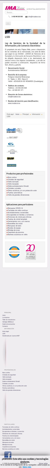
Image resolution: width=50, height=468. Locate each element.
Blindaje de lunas (7, 444)
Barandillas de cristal (8, 440)
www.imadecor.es (14, 103)
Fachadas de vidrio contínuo (10, 427)
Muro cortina (6, 372)
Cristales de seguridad (9, 375)
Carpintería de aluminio (9, 447)
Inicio (3, 315)
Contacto (5, 326)
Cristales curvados (8, 383)
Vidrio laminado (6, 377)
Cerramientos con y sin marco (11, 438)
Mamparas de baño (8, 442)
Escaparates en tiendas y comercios (13, 431)
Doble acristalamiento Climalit (11, 381)
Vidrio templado (6, 379)
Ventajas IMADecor (8, 322)
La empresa (5, 317)
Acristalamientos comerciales (11, 429)
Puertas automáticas (8, 388)
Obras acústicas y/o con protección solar (14, 386)
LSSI (3, 333)
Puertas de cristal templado (10, 436)
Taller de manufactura (8, 319)
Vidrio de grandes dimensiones (11, 390)
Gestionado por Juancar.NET (11, 336)
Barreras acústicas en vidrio (10, 449)
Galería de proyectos (8, 324)
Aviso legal (5, 331)
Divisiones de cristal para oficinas (12, 433)
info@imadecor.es (34, 16)
